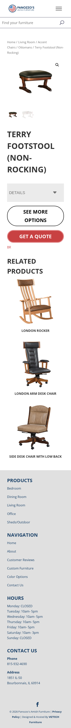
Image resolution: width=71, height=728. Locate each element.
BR (9, 247)
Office (11, 514)
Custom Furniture (20, 568)
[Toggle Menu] (59, 8)
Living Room (26, 42)
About (11, 551)
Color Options (17, 577)
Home (11, 42)
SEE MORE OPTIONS (35, 215)
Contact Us (15, 585)
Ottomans (25, 47)
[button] (57, 64)
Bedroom (14, 488)
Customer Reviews (21, 560)
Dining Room (16, 497)
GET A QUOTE (35, 236)
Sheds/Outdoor (18, 522)
